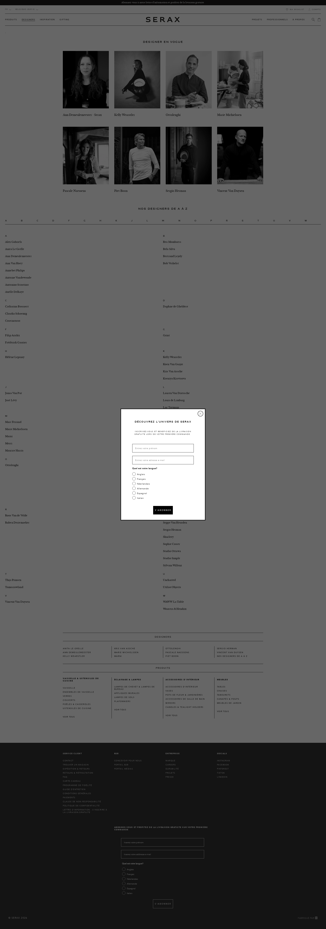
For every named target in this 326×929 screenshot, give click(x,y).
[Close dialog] (200, 413)
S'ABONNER (163, 510)
